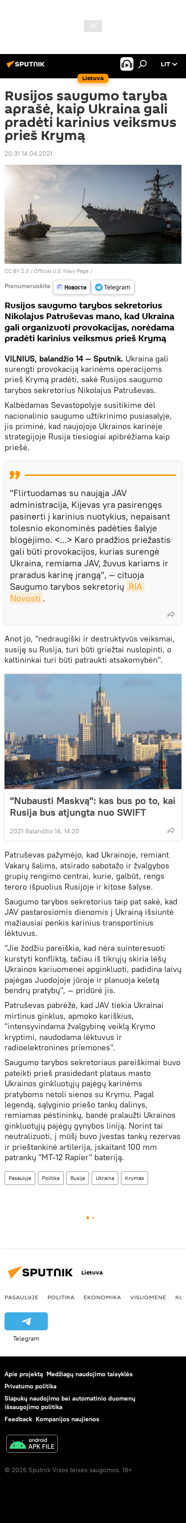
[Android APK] (32, 1445)
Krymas (134, 1178)
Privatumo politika (30, 1386)
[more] (171, 614)
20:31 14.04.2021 (28, 153)
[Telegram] (113, 287)
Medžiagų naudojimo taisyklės (89, 1374)
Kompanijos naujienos (67, 1419)
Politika (51, 1178)
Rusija (77, 1178)
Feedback (18, 1419)
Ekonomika (102, 1297)
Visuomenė (148, 1297)
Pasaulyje (20, 1178)
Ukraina (105, 1178)
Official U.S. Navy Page (61, 270)
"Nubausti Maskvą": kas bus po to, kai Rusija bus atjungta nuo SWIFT (93, 806)
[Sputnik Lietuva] (27, 67)
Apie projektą (24, 1374)
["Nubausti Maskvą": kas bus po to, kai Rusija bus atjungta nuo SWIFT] (93, 731)
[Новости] (72, 287)
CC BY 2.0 (17, 270)
